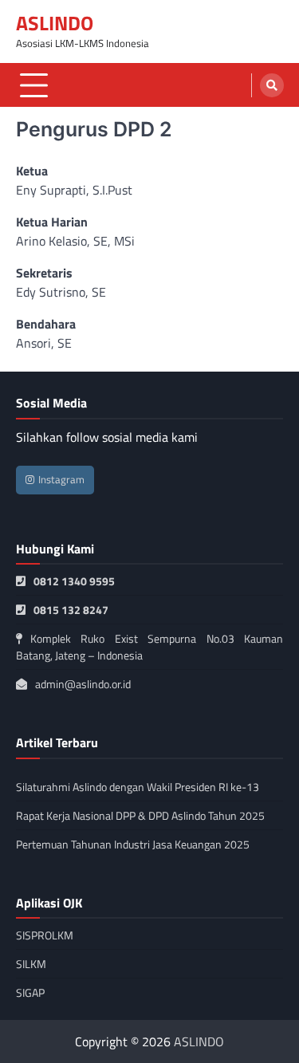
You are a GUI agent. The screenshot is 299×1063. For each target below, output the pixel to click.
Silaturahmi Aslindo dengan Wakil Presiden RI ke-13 (137, 786)
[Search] (272, 85)
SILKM (31, 963)
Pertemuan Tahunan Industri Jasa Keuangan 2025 (133, 844)
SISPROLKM (44, 935)
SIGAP (30, 992)
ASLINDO (54, 23)
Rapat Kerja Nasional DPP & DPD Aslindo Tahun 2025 (140, 815)
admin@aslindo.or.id (83, 683)
